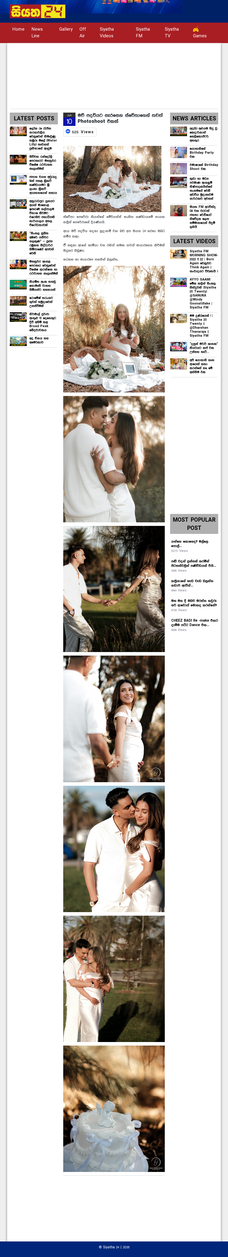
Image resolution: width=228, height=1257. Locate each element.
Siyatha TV (172, 32)
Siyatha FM (143, 32)
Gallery (66, 29)
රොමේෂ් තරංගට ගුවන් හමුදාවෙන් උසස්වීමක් (41, 302)
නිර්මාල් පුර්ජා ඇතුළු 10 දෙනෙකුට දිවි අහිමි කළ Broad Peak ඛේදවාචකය (42, 322)
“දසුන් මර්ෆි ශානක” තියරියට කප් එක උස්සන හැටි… (204, 348)
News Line (37, 32)
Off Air (82, 32)
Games (200, 36)
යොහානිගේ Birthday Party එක (202, 153)
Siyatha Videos (107, 32)
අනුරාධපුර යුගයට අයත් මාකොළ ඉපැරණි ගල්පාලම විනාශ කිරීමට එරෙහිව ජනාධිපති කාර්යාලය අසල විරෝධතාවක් (42, 213)
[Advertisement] (114, 74)
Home (18, 29)
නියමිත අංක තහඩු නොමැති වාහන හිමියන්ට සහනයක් (42, 286)
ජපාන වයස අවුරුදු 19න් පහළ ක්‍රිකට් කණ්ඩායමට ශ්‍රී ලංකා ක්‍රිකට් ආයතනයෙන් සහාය (43, 185)
